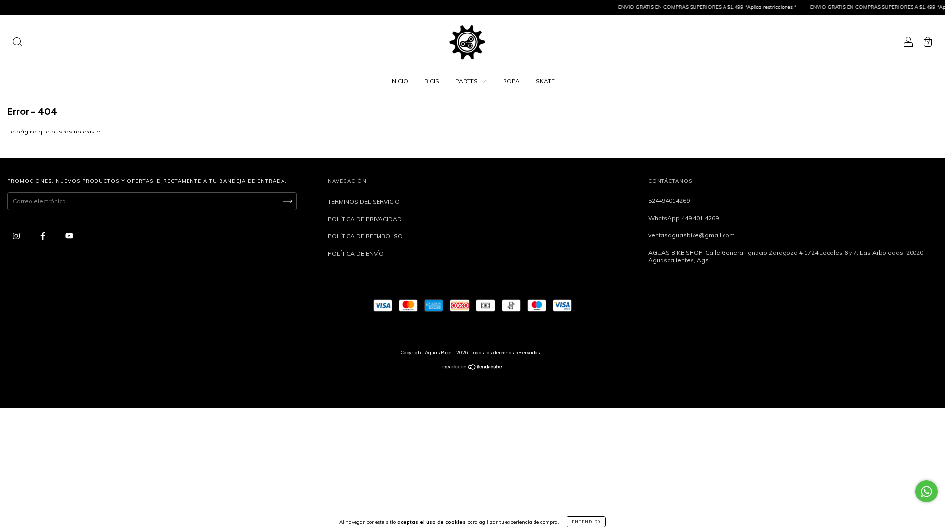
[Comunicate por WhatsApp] (926, 491)
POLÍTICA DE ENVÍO (356, 253)
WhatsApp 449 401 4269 (683, 218)
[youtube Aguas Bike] (69, 235)
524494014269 (669, 200)
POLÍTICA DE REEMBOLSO (365, 236)
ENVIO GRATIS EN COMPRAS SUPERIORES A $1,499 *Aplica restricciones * (698, 7)
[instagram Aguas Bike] (17, 235)
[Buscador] (17, 43)
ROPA (511, 81)
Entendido (586, 521)
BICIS (431, 81)
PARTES (467, 81)
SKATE (545, 81)
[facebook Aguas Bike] (43, 235)
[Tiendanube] (473, 368)
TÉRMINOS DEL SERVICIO (364, 201)
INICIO (399, 81)
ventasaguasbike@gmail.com (691, 235)
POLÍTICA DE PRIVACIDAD (365, 219)
